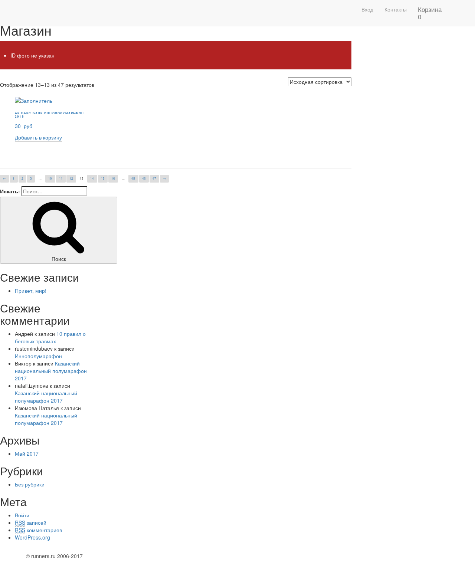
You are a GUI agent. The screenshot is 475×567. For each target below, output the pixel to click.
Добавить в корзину (38, 137)
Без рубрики (30, 484)
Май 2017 (27, 453)
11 (61, 178)
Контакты (395, 9)
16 (113, 178)
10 (50, 178)
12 (71, 178)
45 (133, 178)
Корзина (430, 12)
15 (103, 178)
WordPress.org (32, 537)
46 (144, 178)
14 (92, 178)
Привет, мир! (30, 290)
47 (154, 178)
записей (30, 522)
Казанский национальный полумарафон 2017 (51, 371)
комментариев (38, 530)
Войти (22, 515)
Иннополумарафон (38, 356)
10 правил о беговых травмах (50, 337)
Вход (367, 9)
